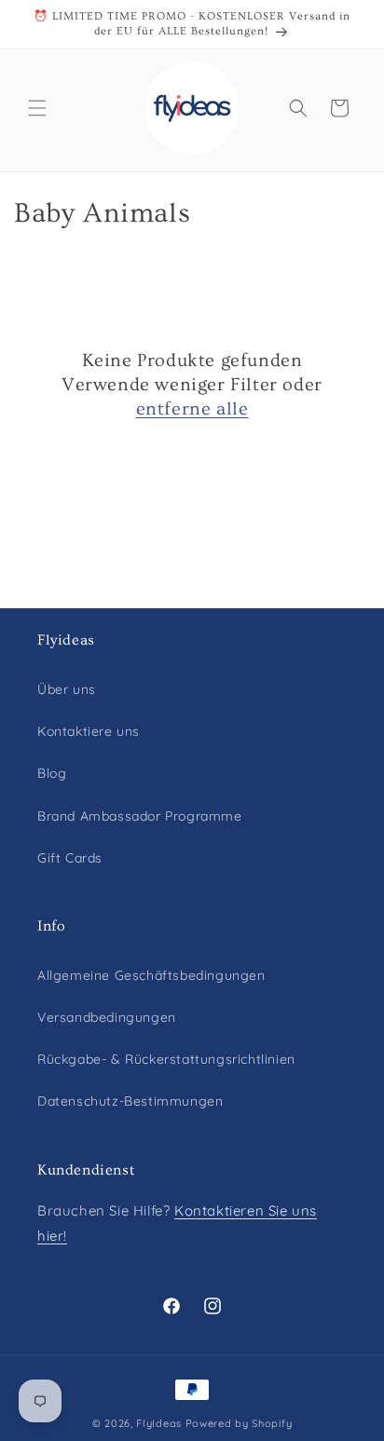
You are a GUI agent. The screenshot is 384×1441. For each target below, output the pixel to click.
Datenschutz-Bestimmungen (130, 1101)
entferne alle (192, 409)
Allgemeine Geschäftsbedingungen (151, 975)
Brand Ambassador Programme (139, 816)
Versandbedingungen (106, 1017)
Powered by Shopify (239, 1423)
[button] (37, 108)
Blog (51, 773)
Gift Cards (70, 858)
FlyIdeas (159, 1423)
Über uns (66, 689)
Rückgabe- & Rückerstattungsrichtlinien (166, 1059)
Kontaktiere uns (88, 731)
